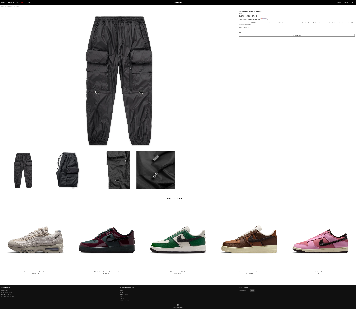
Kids (17, 2)
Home (2, 6)
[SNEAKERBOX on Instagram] (178, 305)
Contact (121, 292)
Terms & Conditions (124, 302)
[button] (297, 19)
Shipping (122, 298)
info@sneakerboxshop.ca (8, 296)
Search (339, 2)
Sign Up (252, 290)
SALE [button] (22, 2)
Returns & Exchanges (124, 300)
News (29, 2)
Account (346, 2)
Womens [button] (10, 2)
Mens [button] (3, 2)
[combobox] (297, 35)
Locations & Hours (124, 294)
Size (240, 32)
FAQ (121, 296)
